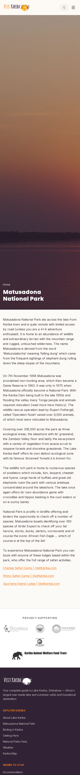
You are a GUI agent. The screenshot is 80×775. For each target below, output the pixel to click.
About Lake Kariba (14, 717)
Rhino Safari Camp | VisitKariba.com (28, 576)
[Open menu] (73, 7)
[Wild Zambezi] (40, 642)
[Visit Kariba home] (17, 7)
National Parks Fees (15, 741)
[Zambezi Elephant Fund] (64, 628)
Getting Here (11, 735)
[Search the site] (64, 7)
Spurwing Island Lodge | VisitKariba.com (31, 583)
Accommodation (13, 772)
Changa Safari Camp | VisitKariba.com (30, 568)
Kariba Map (10, 753)
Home (6, 284)
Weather (8, 747)
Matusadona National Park (19, 723)
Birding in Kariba (13, 729)
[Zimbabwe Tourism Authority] (40, 628)
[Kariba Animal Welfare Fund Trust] (40, 655)
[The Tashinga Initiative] (16, 628)
